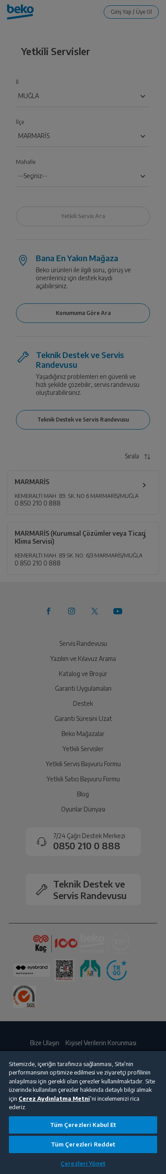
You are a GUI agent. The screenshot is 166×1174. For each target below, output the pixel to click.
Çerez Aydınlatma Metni (54, 1098)
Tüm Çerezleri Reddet (83, 1144)
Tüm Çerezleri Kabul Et (83, 1124)
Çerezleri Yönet (83, 1163)
